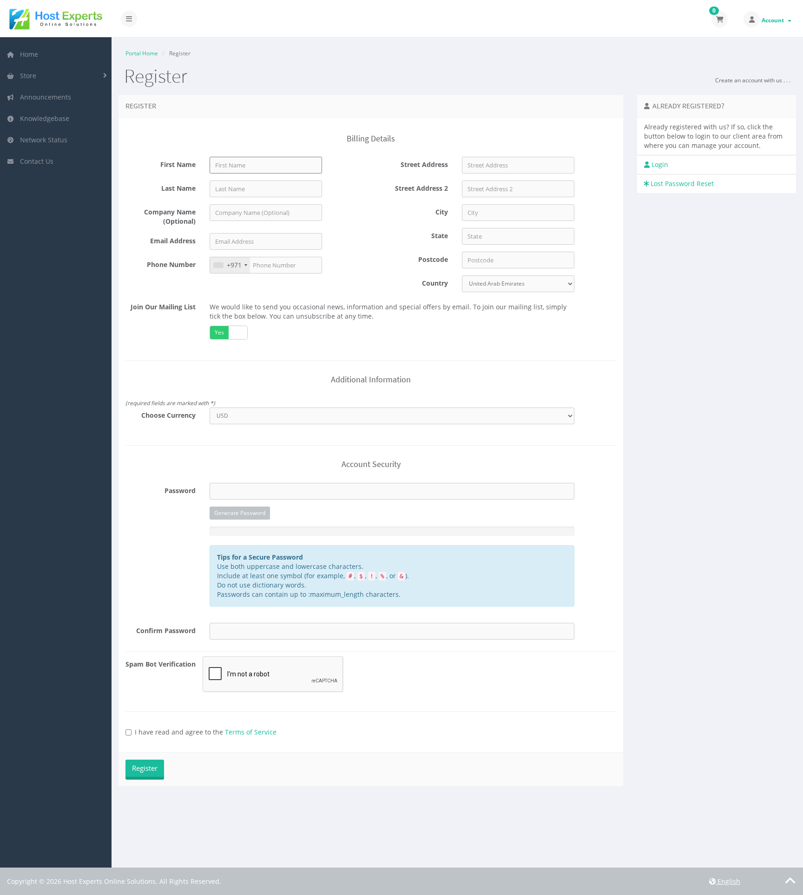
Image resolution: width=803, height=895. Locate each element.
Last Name (178, 188)
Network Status (41, 139)
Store (26, 75)
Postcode (433, 259)
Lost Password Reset (681, 183)
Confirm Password (166, 630)
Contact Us (34, 161)
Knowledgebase (42, 118)
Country (435, 283)
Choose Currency (168, 415)
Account (774, 20)
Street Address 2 (421, 188)
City (441, 211)
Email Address (173, 240)
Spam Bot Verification (160, 664)
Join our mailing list (163, 306)
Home (27, 54)
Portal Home (141, 53)
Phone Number (171, 264)
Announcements (43, 97)
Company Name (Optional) (170, 216)
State (439, 235)
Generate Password (239, 513)
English (728, 881)
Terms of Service (250, 732)
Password (180, 490)
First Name (178, 164)
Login (659, 164)
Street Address (424, 164)
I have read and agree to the (205, 732)
